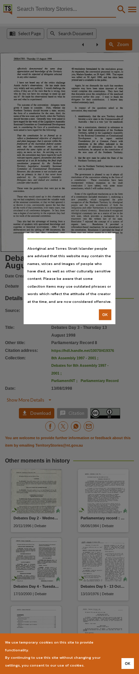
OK (105, 315)
